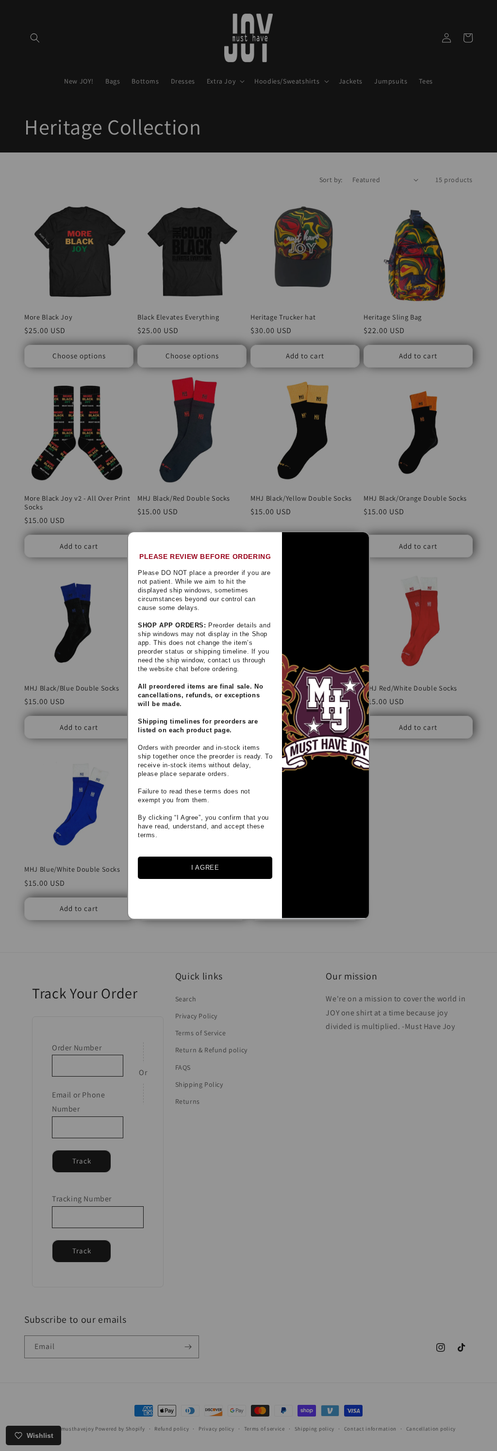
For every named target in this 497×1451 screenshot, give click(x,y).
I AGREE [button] (205, 867)
